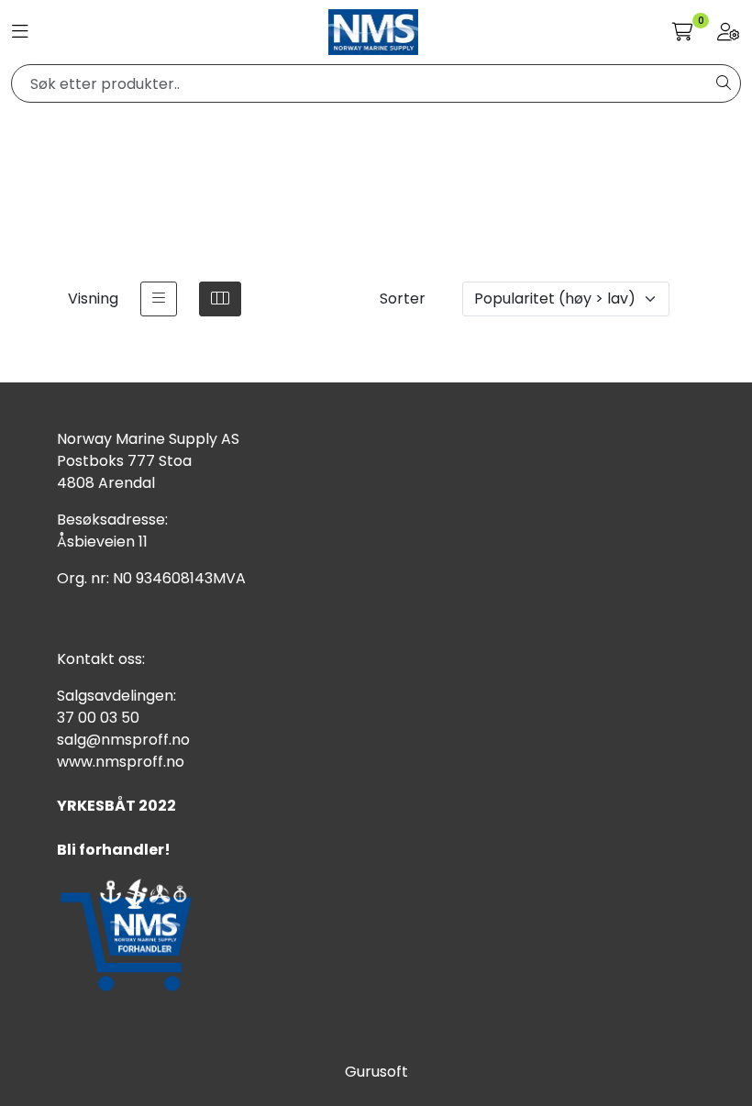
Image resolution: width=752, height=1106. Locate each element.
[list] (158, 299)
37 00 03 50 (98, 717)
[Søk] (723, 83)
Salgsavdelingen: (116, 695)
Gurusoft (376, 1071)
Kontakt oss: (101, 658)
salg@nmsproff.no (123, 739)
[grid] (220, 299)
